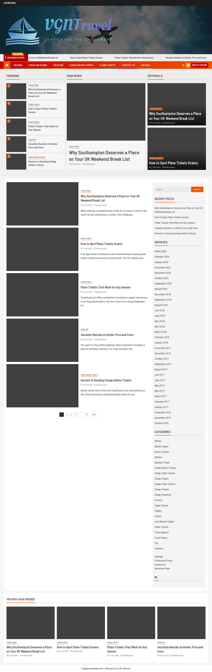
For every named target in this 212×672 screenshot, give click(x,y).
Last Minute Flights (164, 521)
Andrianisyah (89, 161)
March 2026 (161, 251)
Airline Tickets (162, 452)
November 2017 (163, 353)
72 (87, 414)
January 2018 (161, 342)
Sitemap (159, 556)
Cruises (18, 65)
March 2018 (161, 332)
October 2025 (161, 278)
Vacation (58, 65)
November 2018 (163, 294)
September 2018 (163, 299)
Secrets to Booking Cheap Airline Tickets (106, 380)
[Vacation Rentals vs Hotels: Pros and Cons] (16, 144)
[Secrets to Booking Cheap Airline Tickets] (16, 162)
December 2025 (163, 267)
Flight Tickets (161, 505)
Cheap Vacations (38, 65)
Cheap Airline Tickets (81, 65)
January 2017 (161, 407)
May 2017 (160, 385)
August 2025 (161, 289)
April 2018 (160, 326)
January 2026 (161, 262)
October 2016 (161, 423)
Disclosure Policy (163, 560)
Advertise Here (162, 568)
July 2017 (160, 374)
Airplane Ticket (162, 462)
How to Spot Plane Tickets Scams (72, 58)
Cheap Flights (161, 478)
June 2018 (160, 315)
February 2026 (162, 256)
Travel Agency (162, 532)
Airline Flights (161, 446)
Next (94, 414)
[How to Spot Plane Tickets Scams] (16, 109)
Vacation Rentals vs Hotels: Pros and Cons (171, 58)
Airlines (145, 65)
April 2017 (160, 391)
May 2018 (160, 321)
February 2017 (162, 401)
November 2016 (163, 417)
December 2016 (163, 412)
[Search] (183, 65)
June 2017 (160, 380)
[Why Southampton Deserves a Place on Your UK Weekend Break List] (16, 91)
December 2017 (163, 348)
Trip (156, 543)
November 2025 (163, 273)
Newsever (110, 668)
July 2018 (160, 310)
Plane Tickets (107, 65)
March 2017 (161, 396)
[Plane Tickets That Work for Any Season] (16, 126)
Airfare (158, 441)
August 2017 (161, 369)
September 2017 (163, 364)
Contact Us (128, 65)
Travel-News (33, 85)
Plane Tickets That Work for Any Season (120, 58)
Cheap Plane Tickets (165, 484)
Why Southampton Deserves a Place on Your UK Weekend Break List (44, 93)
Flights (158, 511)
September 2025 (163, 283)
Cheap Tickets (162, 489)
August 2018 (161, 305)
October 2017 (161, 358)
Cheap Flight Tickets (165, 473)
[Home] (7, 65)
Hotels (158, 516)
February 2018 (162, 337)
